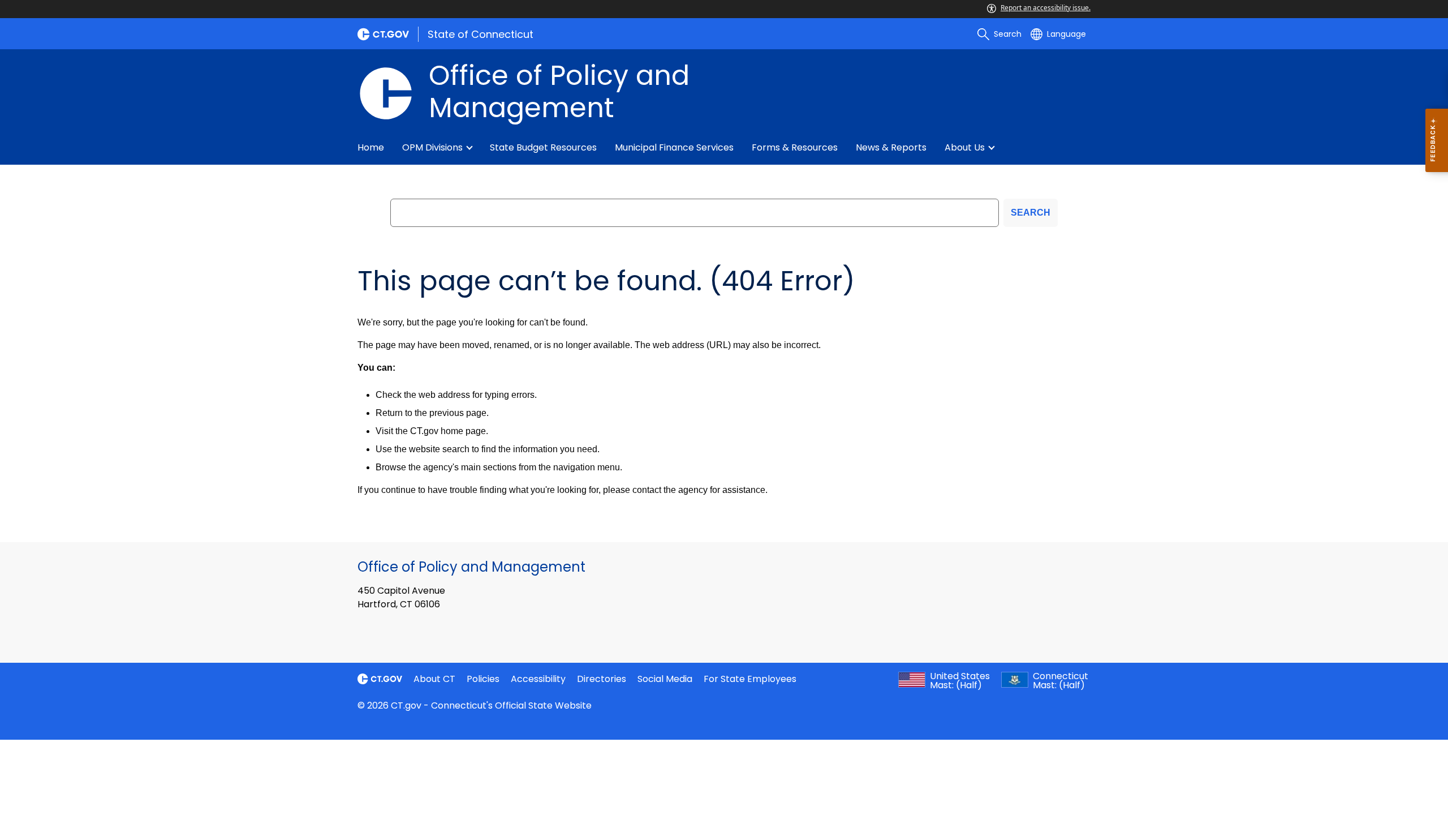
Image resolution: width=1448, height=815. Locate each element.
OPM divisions (432, 147)
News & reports (891, 147)
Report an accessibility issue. (1046, 7)
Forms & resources (795, 147)
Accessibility (538, 678)
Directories (601, 678)
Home (370, 147)
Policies (483, 678)
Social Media (664, 678)
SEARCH (1030, 212)
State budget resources (543, 147)
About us (965, 147)
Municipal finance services (674, 147)
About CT (434, 678)
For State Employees (750, 678)
